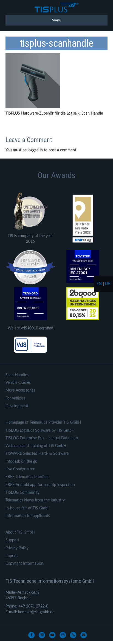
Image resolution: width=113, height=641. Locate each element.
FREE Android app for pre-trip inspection (40, 485)
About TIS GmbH (20, 532)
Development (16, 406)
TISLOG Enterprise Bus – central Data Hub (41, 438)
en (99, 284)
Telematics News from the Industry (35, 500)
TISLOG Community (22, 493)
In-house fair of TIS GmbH (27, 508)
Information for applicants (27, 516)
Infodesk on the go (21, 462)
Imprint (11, 556)
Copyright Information (24, 563)
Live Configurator (20, 469)
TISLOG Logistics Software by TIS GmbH (40, 430)
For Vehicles (15, 398)
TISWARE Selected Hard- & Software (37, 454)
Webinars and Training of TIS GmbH (35, 446)
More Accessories (20, 390)
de (107, 284)
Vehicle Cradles (18, 383)
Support (12, 540)
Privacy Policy (17, 548)
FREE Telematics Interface (27, 477)
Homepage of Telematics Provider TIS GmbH (43, 422)
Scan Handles (17, 375)
